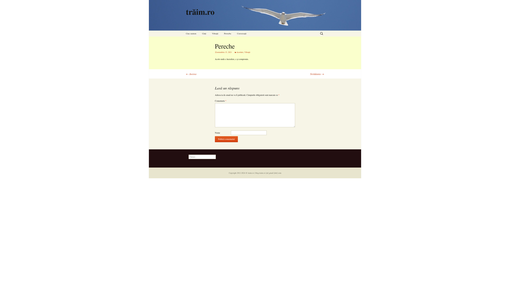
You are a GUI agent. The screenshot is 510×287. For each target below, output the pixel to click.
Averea (191, 74)
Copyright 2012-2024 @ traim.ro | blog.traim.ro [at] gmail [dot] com (255, 173)
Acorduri (240, 52)
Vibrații (215, 33)
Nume (217, 132)
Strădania (317, 74)
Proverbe (227, 33)
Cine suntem (191, 33)
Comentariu (220, 100)
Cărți (204, 33)
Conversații (241, 33)
